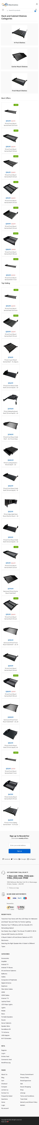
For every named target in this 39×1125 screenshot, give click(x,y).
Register (4, 1050)
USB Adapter (5, 1035)
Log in (3, 1053)
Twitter (15, 859)
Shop (21, 1090)
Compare (4, 1087)
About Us (4, 1074)
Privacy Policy (24, 1077)
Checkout (4, 1084)
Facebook (7, 859)
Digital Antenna (6, 983)
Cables (3, 977)
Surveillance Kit (6, 1029)
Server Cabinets (6, 1023)
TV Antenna (5, 1032)
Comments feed (6, 1059)
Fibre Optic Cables (7, 989)
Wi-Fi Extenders (6, 1038)
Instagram (32, 859)
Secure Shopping (25, 1087)
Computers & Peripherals (9, 980)
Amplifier (4, 961)
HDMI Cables (5, 995)
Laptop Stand (5, 1001)
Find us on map (14, 888)
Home (3, 1102)
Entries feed (5, 1056)
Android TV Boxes (7, 967)
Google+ (23, 859)
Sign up (19, 851)
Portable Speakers (7, 1017)
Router (3, 1020)
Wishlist (22, 1105)
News (3, 1014)
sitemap (22, 1093)
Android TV (4, 964)
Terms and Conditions (27, 1096)
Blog (2, 1077)
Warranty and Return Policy (28, 1102)
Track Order (23, 1099)
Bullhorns (4, 974)
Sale (21, 1084)
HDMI (3, 992)
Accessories (5, 958)
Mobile (3, 1011)
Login (3, 1105)
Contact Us (5, 1093)
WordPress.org (5, 1062)
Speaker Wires (5, 1026)
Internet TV (5, 998)
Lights (3, 1008)
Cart (2, 1080)
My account (5, 1108)
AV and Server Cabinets (8, 970)
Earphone (4, 986)
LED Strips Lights (7, 1004)
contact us (4, 1090)
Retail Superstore (25, 1080)
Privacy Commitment (26, 1074)
